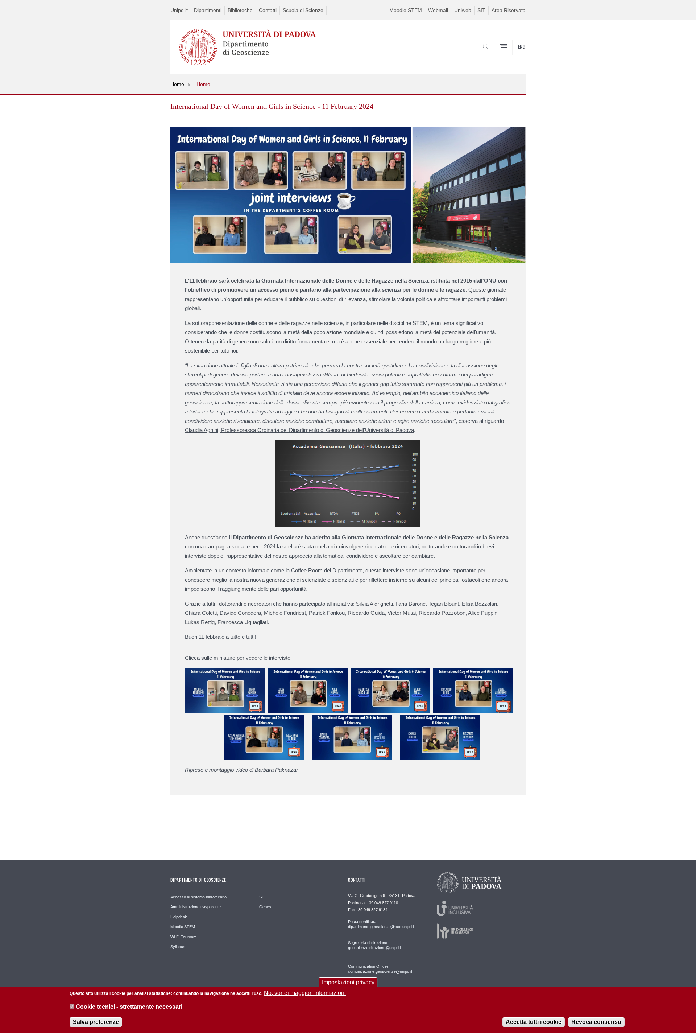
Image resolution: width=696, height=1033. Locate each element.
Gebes (265, 907)
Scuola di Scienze (303, 10)
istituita (440, 280)
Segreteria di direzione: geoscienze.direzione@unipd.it (375, 945)
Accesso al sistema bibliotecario (198, 897)
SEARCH (513, 56)
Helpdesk (178, 917)
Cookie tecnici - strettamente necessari (129, 1007)
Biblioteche (240, 10)
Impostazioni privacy (348, 982)
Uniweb (462, 10)
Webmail (438, 10)
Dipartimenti (207, 10)
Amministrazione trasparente (195, 907)
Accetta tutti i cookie (534, 1022)
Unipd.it (179, 10)
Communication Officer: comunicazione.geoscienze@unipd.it (380, 969)
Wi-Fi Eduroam (183, 937)
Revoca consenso (596, 1022)
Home (177, 84)
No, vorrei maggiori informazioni (305, 993)
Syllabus (177, 946)
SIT (481, 10)
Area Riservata (509, 10)
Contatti (268, 10)
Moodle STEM (405, 10)
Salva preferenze (96, 1022)
